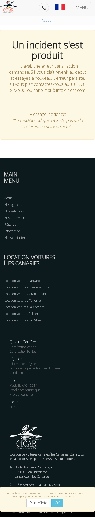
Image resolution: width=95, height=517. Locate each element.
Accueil (47, 20)
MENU (81, 8)
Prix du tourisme (21, 394)
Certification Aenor (23, 347)
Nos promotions (15, 218)
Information (12, 231)
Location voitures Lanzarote (23, 280)
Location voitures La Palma (22, 320)
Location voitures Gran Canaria (26, 294)
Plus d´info (39, 502)
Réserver (11, 224)
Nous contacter (14, 237)
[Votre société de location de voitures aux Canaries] (11, 6)
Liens (13, 407)
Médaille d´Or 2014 (23, 385)
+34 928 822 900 (47, 485)
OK (57, 502)
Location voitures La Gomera (24, 307)
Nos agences (13, 204)
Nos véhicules (14, 211)
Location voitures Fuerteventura (26, 287)
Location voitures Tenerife (22, 300)
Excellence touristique (25, 390)
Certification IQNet (23, 351)
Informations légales (23, 364)
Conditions (17, 373)
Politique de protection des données (35, 368)
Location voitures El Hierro (22, 313)
